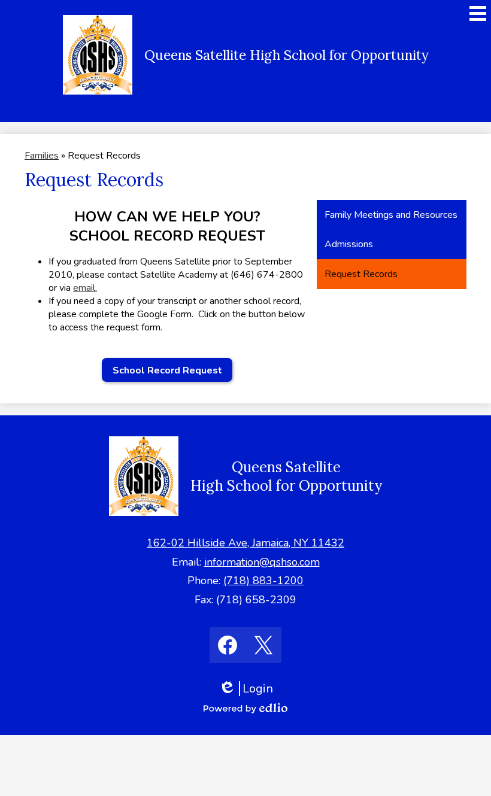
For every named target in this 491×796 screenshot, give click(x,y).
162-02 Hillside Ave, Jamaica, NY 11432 (245, 543)
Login (250, 688)
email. (85, 287)
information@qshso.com (262, 562)
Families (42, 155)
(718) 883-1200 (263, 580)
